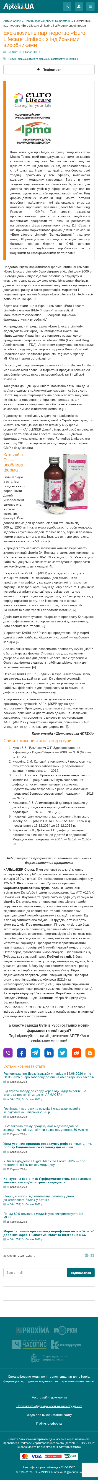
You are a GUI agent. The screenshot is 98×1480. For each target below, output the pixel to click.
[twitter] (62, 1053)
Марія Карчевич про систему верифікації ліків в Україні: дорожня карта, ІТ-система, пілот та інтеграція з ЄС (48, 1232)
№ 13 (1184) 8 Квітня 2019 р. (24, 52)
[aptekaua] (90, 1053)
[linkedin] (49, 1053)
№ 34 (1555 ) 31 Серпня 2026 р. (25, 1099)
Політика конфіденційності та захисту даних (49, 1406)
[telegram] (35, 1053)
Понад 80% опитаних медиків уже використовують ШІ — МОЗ (45, 1215)
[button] (67, 6)
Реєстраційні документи (49, 1397)
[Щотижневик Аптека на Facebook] (92, 1256)
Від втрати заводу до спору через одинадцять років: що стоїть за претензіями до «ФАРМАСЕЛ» (44, 1092)
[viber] (8, 1053)
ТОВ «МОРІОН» (43, 1472)
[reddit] (76, 1053)
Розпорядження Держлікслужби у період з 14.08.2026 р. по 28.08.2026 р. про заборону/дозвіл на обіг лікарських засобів (48, 1075)
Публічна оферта (49, 1423)
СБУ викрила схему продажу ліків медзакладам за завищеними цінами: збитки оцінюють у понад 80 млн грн (46, 1127)
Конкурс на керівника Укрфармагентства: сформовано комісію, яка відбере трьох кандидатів (47, 1180)
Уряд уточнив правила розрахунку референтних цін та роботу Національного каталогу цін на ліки (47, 1145)
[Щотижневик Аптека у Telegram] (86, 1256)
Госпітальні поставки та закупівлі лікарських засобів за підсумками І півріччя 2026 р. (41, 1110)
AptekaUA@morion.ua (68, 1472)
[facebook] (21, 1053)
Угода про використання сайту (49, 1415)
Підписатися (81, 1273)
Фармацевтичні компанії (64, 58)
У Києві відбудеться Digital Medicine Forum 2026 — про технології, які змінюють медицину (44, 1162)
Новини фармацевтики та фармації (28, 58)
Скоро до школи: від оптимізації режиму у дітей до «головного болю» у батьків (38, 1197)
